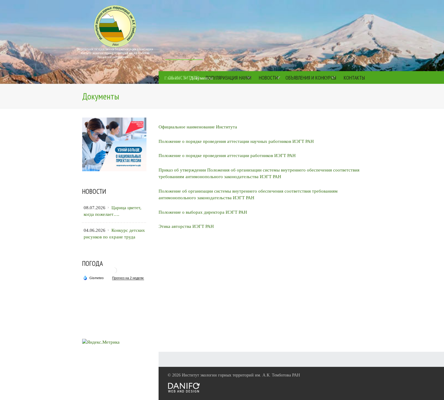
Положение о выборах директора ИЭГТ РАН (203, 212)
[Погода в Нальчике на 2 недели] (128, 278)
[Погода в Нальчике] (113, 272)
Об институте (183, 77)
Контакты (354, 77)
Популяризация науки (228, 77)
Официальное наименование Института (198, 126)
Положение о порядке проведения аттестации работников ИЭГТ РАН (227, 155)
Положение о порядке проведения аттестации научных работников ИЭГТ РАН (236, 141)
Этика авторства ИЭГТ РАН (186, 226)
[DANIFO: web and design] (184, 391)
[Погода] (93, 277)
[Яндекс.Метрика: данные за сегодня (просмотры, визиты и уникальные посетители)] (101, 342)
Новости (268, 77)
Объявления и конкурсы (310, 77)
